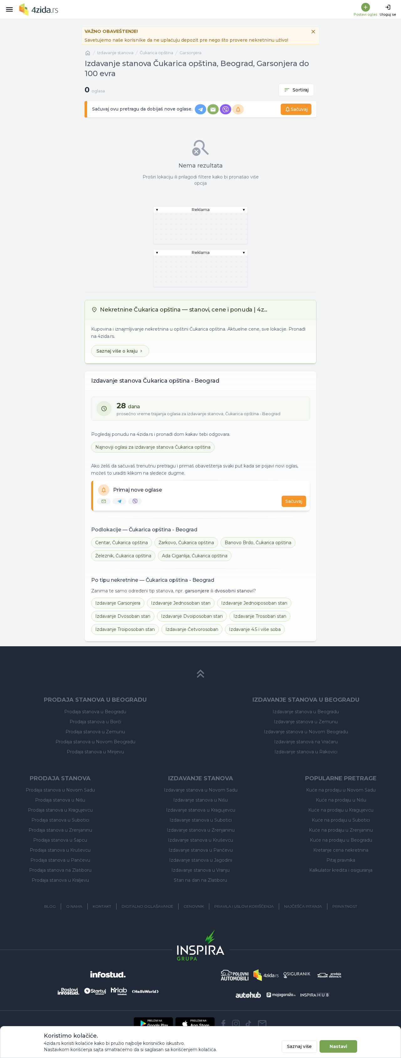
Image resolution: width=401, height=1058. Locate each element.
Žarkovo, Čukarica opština (186, 542)
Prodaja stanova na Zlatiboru (60, 870)
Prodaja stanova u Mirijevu (95, 752)
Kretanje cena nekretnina (340, 850)
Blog (50, 906)
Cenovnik (194, 906)
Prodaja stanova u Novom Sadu (60, 790)
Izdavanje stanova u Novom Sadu (200, 790)
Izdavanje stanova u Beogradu (306, 712)
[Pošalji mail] (262, 1024)
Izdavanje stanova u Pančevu (201, 850)
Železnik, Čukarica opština (123, 556)
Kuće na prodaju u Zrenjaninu (341, 830)
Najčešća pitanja (303, 906)
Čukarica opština (156, 52)
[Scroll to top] (200, 673)
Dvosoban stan (122, 616)
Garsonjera (190, 52)
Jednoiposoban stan (254, 603)
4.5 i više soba (255, 629)
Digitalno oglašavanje (147, 906)
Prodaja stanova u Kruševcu (60, 850)
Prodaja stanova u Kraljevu (60, 880)
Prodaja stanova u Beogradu (95, 712)
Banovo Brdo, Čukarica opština (258, 542)
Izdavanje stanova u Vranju (200, 870)
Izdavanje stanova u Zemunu (306, 722)
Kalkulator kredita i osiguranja (340, 870)
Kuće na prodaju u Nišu (341, 800)
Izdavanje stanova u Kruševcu (200, 840)
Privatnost (344, 906)
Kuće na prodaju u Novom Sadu (341, 790)
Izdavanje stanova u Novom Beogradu (306, 732)
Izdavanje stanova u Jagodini (200, 860)
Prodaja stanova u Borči (95, 722)
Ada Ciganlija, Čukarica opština (194, 556)
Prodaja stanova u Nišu (60, 800)
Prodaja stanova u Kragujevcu (60, 810)
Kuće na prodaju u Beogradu (341, 840)
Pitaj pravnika (340, 860)
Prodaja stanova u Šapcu (60, 840)
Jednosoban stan (181, 603)
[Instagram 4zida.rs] (236, 1023)
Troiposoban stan (125, 629)
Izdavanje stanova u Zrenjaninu (201, 830)
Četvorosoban (191, 629)
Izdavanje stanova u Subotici (200, 820)
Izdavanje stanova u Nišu (200, 800)
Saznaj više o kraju (117, 351)
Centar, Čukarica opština (121, 542)
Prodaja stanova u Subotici (60, 820)
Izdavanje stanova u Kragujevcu (200, 810)
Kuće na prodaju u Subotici (341, 820)
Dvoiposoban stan (192, 616)
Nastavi (338, 1046)
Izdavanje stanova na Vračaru (306, 742)
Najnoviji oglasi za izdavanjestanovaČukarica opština (153, 447)
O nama (74, 906)
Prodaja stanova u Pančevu (60, 860)
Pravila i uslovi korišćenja (244, 906)
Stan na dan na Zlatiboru (200, 880)
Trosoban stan (259, 616)
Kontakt (102, 906)
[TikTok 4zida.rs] (248, 1023)
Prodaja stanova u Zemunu (95, 732)
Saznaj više (299, 1046)
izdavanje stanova (115, 52)
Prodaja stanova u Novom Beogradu (95, 742)
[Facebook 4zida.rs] (223, 1023)
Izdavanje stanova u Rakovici (305, 752)
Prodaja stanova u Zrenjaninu (60, 830)
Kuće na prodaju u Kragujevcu (340, 810)
